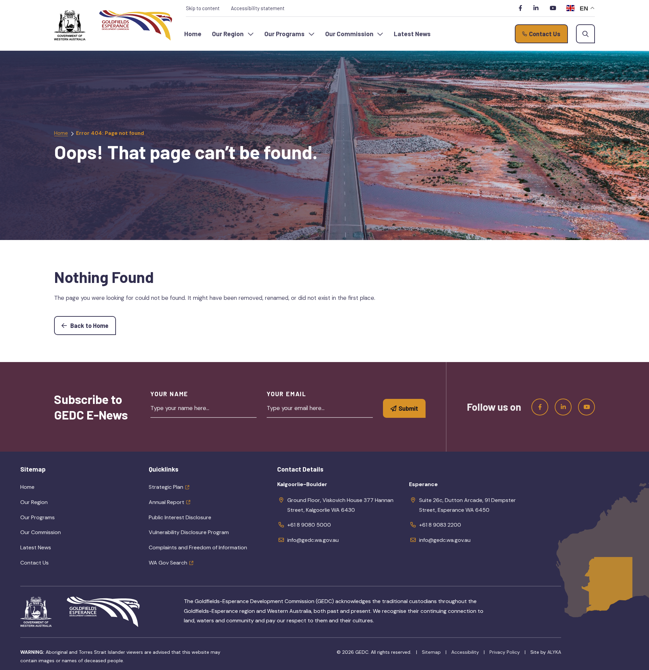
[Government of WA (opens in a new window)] (70, 25)
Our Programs (53, 519)
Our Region (49, 504)
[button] (233, 34)
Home (61, 133)
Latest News (35, 547)
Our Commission (56, 534)
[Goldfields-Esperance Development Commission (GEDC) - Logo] (103, 612)
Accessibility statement (258, 8)
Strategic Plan (166, 486)
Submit (408, 408)
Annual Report (166, 502)
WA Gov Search (168, 562)
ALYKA (554, 652)
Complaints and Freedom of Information (198, 547)
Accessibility (465, 652)
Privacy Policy (504, 652)
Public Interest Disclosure (180, 517)
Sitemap (431, 652)
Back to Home (92, 325)
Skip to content (203, 8)
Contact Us (34, 562)
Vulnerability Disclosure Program (189, 532)
